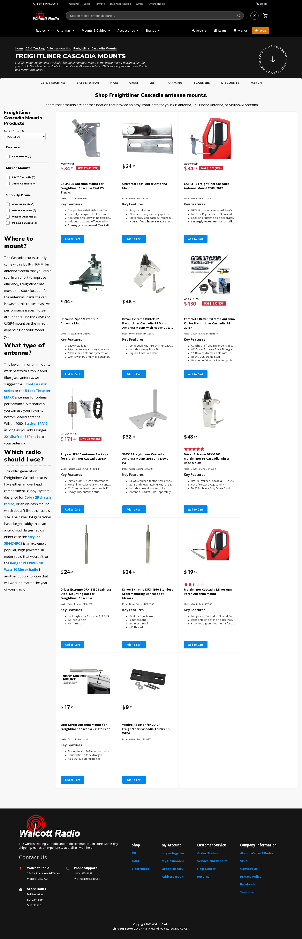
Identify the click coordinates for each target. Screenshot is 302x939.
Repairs (201, 30)
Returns (203, 876)
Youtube (247, 892)
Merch (256, 83)
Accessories (126, 30)
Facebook (247, 884)
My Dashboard (173, 861)
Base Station (87, 83)
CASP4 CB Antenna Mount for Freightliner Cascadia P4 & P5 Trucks (82, 188)
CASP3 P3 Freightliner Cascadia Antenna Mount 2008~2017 (206, 186)
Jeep (87, 3)
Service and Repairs (212, 861)
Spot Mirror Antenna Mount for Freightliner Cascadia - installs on (85, 727)
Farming (100, 3)
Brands (151, 30)
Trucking (73, 3)
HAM (114, 83)
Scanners (202, 83)
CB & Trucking (52, 83)
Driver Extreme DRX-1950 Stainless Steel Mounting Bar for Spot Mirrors (147, 593)
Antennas (64, 30)
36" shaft (32, 436)
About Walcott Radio (256, 853)
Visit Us (243, 30)
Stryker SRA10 (35, 423)
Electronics (140, 869)
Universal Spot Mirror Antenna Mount (144, 186)
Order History (172, 869)
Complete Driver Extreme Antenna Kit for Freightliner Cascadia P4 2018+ (209, 323)
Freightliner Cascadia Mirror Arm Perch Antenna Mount (208, 591)
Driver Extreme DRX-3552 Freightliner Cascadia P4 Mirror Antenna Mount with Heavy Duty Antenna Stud (146, 323)
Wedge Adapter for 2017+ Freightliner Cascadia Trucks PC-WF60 (146, 729)
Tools (262, 30)
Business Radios (120, 3)
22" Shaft (12, 436)
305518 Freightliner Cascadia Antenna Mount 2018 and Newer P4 (146, 458)
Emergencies (157, 3)
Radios (41, 30)
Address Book (172, 876)
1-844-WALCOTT (48, 3)
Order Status (207, 853)
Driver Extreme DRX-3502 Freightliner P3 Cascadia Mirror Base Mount (206, 458)
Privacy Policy (250, 876)
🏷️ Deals (261, 3)
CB (134, 853)
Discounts (230, 83)
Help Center (206, 869)
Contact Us (249, 869)
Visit (243, 861)
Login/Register (173, 853)
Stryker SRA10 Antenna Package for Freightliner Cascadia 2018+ (84, 456)
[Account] (254, 15)
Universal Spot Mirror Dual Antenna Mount (80, 321)
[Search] (239, 15)
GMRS (140, 3)
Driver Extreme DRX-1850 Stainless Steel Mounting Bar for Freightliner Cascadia (86, 593)
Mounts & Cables (94, 30)
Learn (222, 30)
